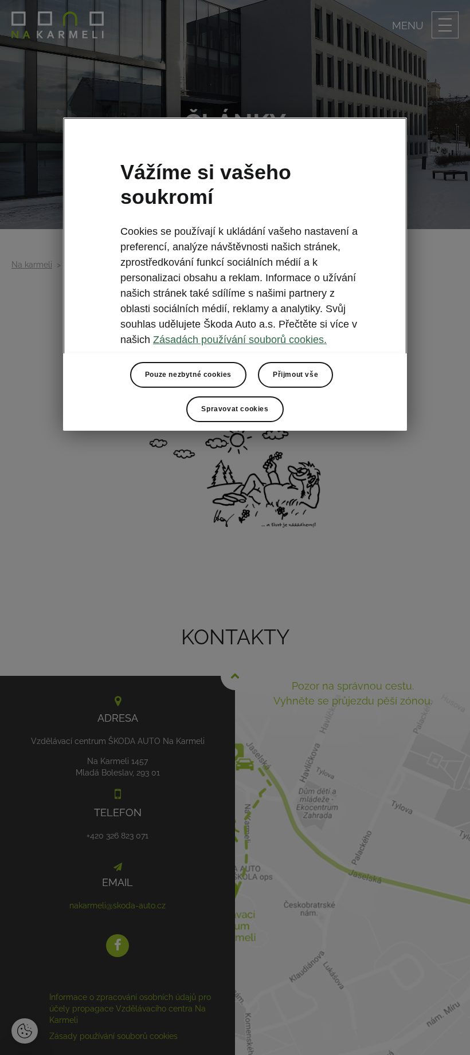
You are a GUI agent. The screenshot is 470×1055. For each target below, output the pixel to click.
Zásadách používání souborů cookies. (240, 339)
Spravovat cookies (234, 409)
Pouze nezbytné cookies (188, 375)
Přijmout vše (295, 375)
